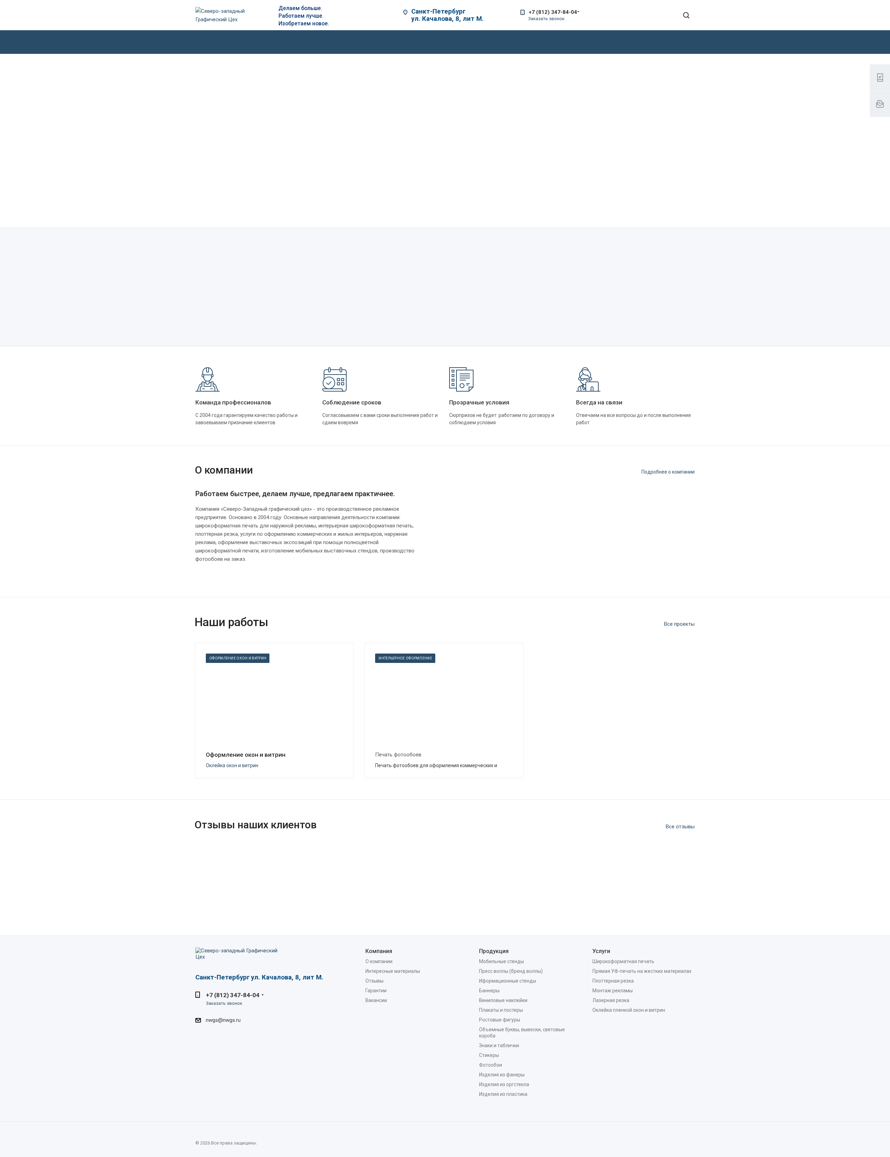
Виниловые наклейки (503, 1000)
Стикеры (489, 1055)
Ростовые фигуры (499, 1020)
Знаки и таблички (499, 1045)
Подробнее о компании (668, 472)
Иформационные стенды (507, 981)
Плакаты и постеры (501, 1010)
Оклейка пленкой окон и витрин (628, 1010)
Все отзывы (680, 826)
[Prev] (665, 207)
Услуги (601, 951)
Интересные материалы (392, 971)
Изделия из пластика (503, 1094)
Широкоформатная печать (623, 961)
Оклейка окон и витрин (232, 765)
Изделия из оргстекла (504, 1084)
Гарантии (376, 990)
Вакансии (376, 1000)
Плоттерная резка (613, 981)
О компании (379, 961)
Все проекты (679, 624)
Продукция (494, 951)
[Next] (686, 207)
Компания (378, 951)
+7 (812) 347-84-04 (553, 12)
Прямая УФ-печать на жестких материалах (641, 971)
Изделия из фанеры (502, 1074)
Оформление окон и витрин (245, 754)
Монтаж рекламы (612, 990)
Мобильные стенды (501, 961)
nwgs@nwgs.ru (223, 1020)
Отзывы (374, 981)
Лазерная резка (610, 1000)
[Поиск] (686, 16)
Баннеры (489, 990)
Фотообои (490, 1065)
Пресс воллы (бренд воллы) (511, 971)
